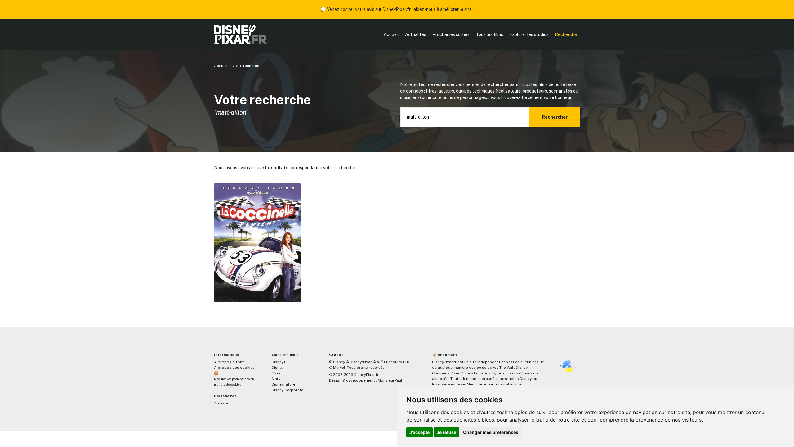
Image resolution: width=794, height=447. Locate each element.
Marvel (278, 379)
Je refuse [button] (446, 432)
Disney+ (279, 362)
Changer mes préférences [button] (490, 432)
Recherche (566, 34)
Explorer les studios (529, 34)
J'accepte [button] (419, 432)
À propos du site (229, 362)
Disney (277, 367)
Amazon (221, 403)
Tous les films (489, 34)
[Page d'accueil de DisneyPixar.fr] (240, 34)
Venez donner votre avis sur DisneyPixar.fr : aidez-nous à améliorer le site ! (400, 9)
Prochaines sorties (451, 34)
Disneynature (283, 384)
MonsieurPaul (390, 380)
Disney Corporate (287, 390)
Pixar (276, 373)
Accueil (391, 34)
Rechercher (555, 117)
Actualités (415, 34)
